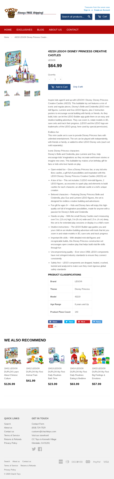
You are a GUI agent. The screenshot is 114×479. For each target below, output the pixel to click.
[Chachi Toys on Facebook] (40, 450)
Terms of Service (12, 435)
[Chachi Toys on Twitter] (34, 450)
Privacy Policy (10, 443)
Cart (104, 16)
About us (55, 29)
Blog (40, 29)
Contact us (9, 431)
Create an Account (102, 10)
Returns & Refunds (13, 439)
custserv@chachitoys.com (44, 431)
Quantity (51, 75)
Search (7, 424)
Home (8, 29)
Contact (73, 29)
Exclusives (24, 29)
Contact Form (38, 424)
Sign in (87, 10)
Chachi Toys (16, 474)
